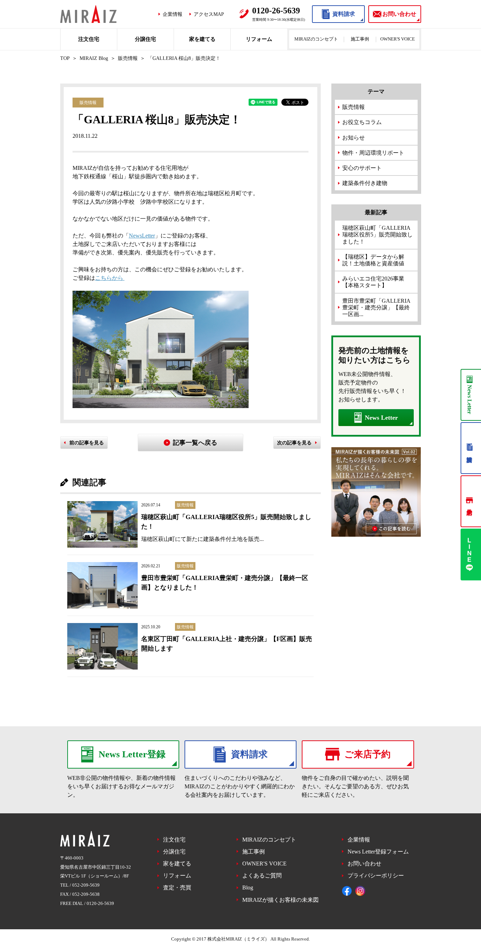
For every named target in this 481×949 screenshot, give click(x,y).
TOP (65, 58)
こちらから (110, 278)
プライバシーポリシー (376, 876)
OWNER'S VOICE (397, 39)
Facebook (347, 891)
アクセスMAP (209, 14)
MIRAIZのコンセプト (316, 39)
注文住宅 (88, 39)
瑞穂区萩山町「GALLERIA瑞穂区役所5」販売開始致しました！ (377, 234)
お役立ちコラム (362, 122)
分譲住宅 (145, 39)
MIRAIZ (88, 14)
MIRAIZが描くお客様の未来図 (280, 900)
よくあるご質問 (262, 876)
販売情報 (128, 58)
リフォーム (259, 39)
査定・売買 (177, 888)
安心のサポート (362, 168)
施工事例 (360, 39)
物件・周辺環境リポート (373, 153)
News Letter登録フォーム (378, 852)
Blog (247, 888)
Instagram (360, 891)
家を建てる (202, 39)
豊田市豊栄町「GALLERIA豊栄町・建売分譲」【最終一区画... (376, 307)
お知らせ (353, 138)
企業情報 (172, 14)
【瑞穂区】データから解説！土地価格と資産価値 (373, 260)
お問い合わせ (364, 864)
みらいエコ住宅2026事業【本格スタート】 (373, 282)
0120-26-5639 (100, 903)
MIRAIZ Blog (94, 58)
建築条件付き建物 (364, 183)
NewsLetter (142, 236)
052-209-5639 (86, 885)
